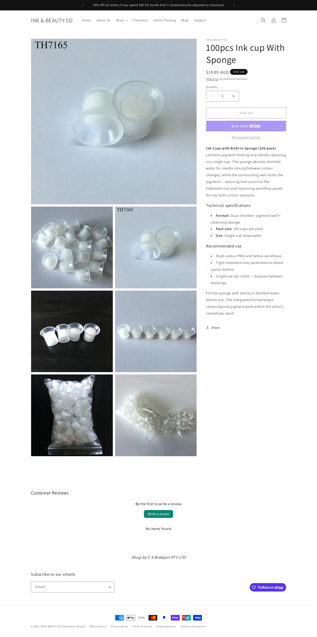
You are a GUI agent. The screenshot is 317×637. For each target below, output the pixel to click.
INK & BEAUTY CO (50, 626)
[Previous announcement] (83, 5)
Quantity (212, 87)
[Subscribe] (109, 587)
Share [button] (215, 327)
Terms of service (142, 626)
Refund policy (98, 626)
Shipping (212, 79)
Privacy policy (119, 626)
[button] (121, 20)
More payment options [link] (246, 137)
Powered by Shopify (73, 626)
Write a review (158, 513)
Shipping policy (166, 626)
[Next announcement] (234, 5)
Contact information (193, 626)
